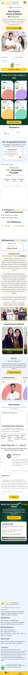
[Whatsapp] (3, 668)
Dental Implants (5, 620)
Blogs (18, 633)
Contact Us (8, 635)
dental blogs (13, 303)
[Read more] (3, 381)
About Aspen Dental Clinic (8, 630)
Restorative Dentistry (17, 624)
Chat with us (20, 674)
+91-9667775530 (12, 530)
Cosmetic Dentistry (6, 624)
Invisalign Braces (14, 620)
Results (7, 641)
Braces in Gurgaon (5, 622)
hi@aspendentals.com (8, 531)
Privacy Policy (9, 664)
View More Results (14, 122)
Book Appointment (12, 28)
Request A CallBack (14, 69)
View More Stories (14, 372)
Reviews (12, 641)
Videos (2, 635)
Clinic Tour (23, 633)
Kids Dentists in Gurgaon (17, 622)
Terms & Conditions (17, 664)
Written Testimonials (6, 643)
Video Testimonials (18, 643)
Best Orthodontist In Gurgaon (9, 631)
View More (14, 497)
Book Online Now (14, 517)
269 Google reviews (17, 7)
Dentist (3, 641)
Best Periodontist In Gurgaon (8, 633)
